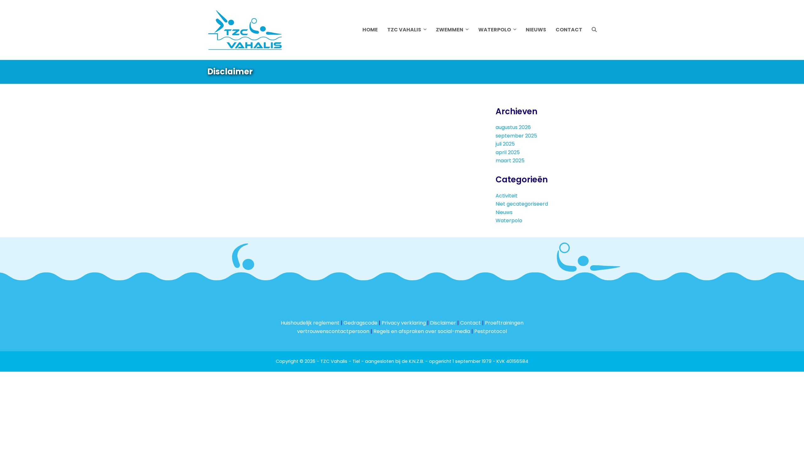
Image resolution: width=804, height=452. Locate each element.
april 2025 (508, 152)
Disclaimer (443, 322)
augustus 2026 (513, 127)
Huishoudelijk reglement (310, 322)
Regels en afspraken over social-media (421, 331)
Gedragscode (361, 322)
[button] (594, 30)
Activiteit (507, 195)
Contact (470, 322)
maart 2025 (510, 160)
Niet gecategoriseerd (522, 203)
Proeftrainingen (504, 322)
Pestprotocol (490, 331)
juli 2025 (505, 144)
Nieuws (504, 212)
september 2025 (516, 135)
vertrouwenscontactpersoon (333, 331)
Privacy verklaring (404, 322)
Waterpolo (509, 220)
